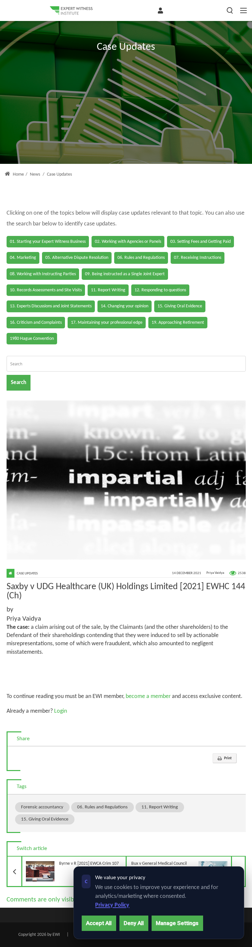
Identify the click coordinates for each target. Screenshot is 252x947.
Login (60, 711)
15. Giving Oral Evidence (44, 819)
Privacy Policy (112, 905)
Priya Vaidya (215, 573)
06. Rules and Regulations (102, 807)
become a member (148, 696)
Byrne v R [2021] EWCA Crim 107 (70, 861)
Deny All (134, 923)
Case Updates (27, 573)
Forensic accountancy (42, 807)
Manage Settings (177, 923)
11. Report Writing (159, 807)
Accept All (99, 923)
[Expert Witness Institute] (71, 10)
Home (18, 174)
